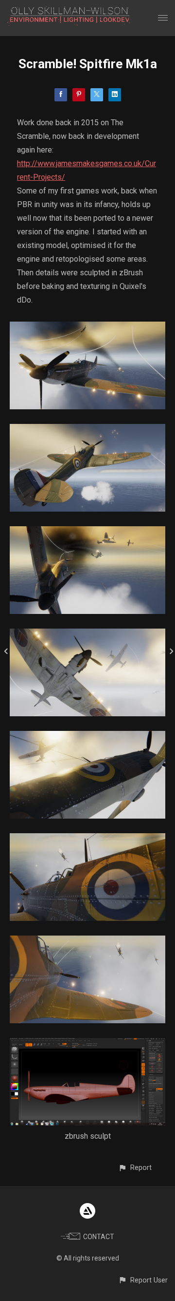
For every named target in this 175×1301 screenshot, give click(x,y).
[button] (135, 1168)
